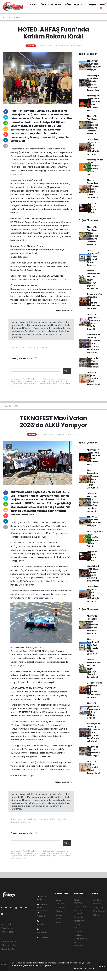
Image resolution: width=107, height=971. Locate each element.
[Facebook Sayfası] (2, 907)
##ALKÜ (15, 822)
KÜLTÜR (59, 918)
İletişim (44, 937)
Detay (79, 968)
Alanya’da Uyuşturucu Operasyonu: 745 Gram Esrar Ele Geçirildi (93, 321)
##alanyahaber (18, 819)
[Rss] (27, 907)
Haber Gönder (8, 949)
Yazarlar (41, 916)
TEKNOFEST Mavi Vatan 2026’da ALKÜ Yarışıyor (94, 65)
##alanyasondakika (38, 819)
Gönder (67, 371)
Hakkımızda (6, 924)
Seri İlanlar (79, 935)
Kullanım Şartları (8, 941)
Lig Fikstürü (79, 920)
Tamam (91, 968)
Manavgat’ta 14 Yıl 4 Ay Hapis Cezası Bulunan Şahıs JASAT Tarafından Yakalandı (93, 343)
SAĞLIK (67, 4)
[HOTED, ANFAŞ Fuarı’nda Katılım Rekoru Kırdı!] (37, 77)
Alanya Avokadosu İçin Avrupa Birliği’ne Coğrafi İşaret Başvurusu (93, 189)
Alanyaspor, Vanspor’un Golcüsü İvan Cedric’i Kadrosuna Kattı (93, 103)
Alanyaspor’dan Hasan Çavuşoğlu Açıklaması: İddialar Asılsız (95, 167)
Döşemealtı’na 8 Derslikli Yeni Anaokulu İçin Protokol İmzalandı (94, 301)
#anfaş (31, 347)
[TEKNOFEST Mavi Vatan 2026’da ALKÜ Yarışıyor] (37, 462)
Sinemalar (79, 931)
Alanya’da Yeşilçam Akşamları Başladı (92, 208)
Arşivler (41, 924)
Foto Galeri (41, 898)
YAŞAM (77, 4)
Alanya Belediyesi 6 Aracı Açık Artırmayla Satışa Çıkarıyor (93, 257)
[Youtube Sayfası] (17, 907)
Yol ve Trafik (80, 906)
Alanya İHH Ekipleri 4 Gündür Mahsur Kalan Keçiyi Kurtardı (93, 146)
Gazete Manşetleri (79, 944)
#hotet (14, 347)
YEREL (33, 4)
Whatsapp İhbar (8, 945)
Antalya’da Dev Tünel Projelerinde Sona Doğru (93, 362)
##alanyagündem (59, 819)
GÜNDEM (44, 4)
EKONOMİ (56, 4)
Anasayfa (7, 17)
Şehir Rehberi (80, 938)
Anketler (97, 903)
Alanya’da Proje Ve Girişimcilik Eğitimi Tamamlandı (93, 378)
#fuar (22, 347)
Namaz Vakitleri (78, 912)
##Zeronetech (28, 822)
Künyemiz (42, 932)
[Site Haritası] (3, 913)
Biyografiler (98, 907)
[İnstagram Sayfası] (12, 907)
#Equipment (43, 347)
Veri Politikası (7, 931)
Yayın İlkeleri (7, 928)
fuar (56, 229)
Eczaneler (78, 917)
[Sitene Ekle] (8, 913)
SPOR (58, 922)
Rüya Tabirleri (99, 911)
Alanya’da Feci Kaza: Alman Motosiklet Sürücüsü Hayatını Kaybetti (92, 125)
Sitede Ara (98, 900)
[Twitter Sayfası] (7, 907)
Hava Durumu (78, 901)
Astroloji (96, 915)
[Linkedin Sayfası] (22, 907)
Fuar (44, 296)
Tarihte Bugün (77, 926)
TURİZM (17, 17)
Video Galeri (42, 906)
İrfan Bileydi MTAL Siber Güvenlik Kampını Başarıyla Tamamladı (93, 82)
